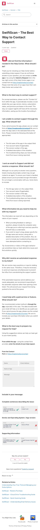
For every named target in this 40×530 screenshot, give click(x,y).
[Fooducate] (21, 519)
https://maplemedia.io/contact (23, 82)
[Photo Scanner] (32, 519)
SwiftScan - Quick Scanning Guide (14, 498)
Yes (15, 459)
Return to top (6, 476)
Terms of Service (14, 526)
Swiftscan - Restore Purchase (12, 491)
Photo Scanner (33, 522)
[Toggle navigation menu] (34, 3)
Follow (6, 51)
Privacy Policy (26, 526)
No (25, 459)
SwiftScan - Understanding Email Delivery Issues (19, 502)
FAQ (19, 10)
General (12, 10)
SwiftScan (5, 10)
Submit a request (28, 469)
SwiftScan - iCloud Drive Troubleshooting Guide (18, 494)
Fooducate (21, 522)
